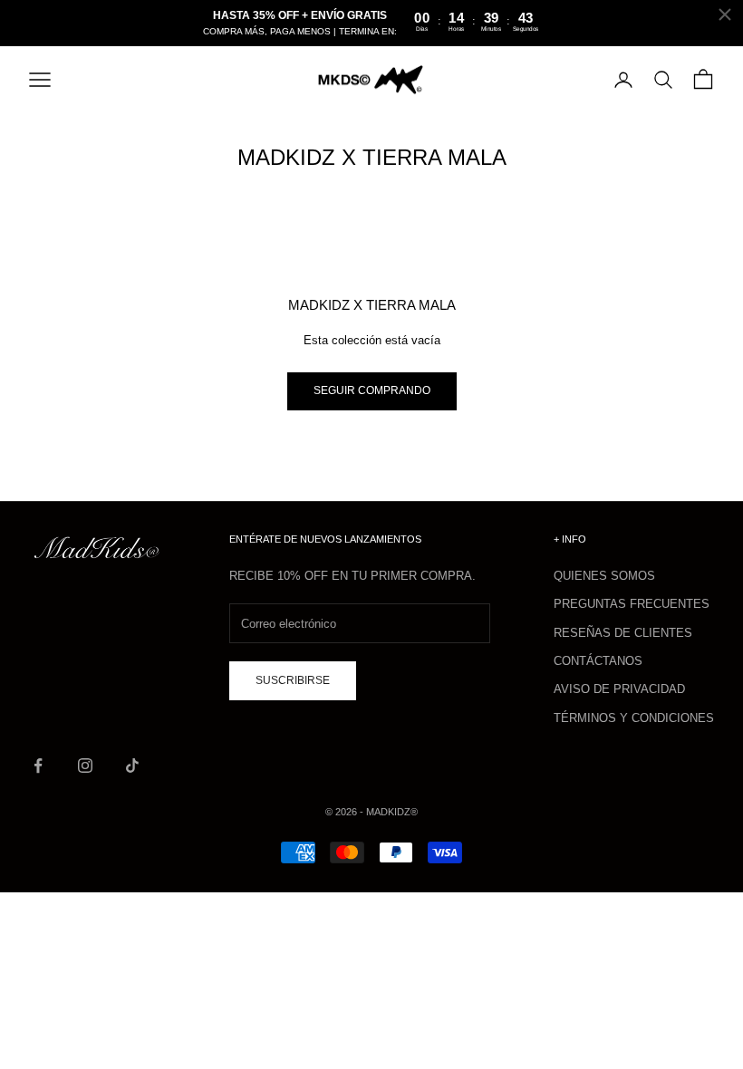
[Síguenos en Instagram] (85, 765)
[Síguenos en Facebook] (38, 765)
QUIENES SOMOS (604, 576)
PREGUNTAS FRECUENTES (631, 604)
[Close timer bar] (725, 14)
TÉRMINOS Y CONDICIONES (634, 718)
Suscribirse (293, 680)
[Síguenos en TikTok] (132, 765)
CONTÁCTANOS (598, 661)
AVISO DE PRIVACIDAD (619, 689)
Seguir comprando (372, 390)
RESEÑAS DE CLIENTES (623, 633)
